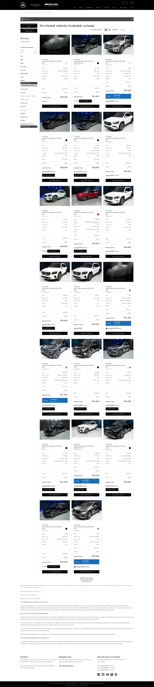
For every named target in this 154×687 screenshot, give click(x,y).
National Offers (68, 661)
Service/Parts (123, 7)
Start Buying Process (55, 106)
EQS (51, 661)
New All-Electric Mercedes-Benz (29, 25)
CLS (43, 661)
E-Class (41, 659)
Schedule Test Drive (74, 659)
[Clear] (27, 41)
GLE (55, 659)
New (74, 7)
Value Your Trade (84, 659)
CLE (40, 661)
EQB (45, 661)
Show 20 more (87, 579)
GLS (21, 661)
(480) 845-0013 (106, 668)
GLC (52, 659)
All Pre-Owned (24, 665)
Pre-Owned (89, 7)
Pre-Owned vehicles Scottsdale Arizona (33, 12)
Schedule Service (63, 659)
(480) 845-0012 (105, 666)
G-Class (46, 659)
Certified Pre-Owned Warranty (47, 665)
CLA (37, 659)
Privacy (82, 685)
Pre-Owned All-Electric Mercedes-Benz (28, 30)
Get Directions (101, 661)
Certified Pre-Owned (33, 665)
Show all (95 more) (86, 581)
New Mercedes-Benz (25, 659)
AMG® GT (26, 661)
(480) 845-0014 (105, 670)
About (132, 7)
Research (98, 7)
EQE (48, 661)
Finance (114, 7)
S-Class (31, 661)
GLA (49, 659)
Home (21, 12)
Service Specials (77, 661)
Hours (112, 666)
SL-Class (36, 661)
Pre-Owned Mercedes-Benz (27, 668)
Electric (81, 7)
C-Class (34, 659)
